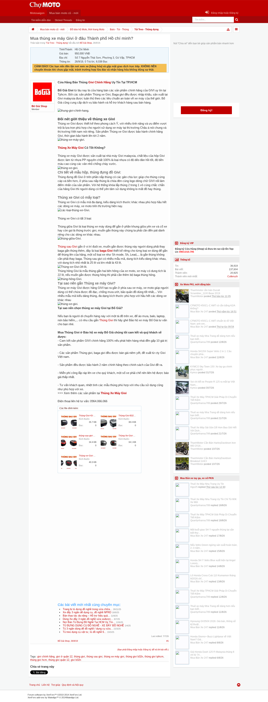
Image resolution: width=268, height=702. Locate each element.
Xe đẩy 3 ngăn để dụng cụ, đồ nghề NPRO (87, 612)
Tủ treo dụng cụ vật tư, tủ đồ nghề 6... (84, 631)
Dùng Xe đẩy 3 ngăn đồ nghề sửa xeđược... (88, 619)
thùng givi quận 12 (58, 659)
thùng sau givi (94, 656)
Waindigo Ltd (72, 697)
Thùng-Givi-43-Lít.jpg (89, 415)
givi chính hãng (46, 656)
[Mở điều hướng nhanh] (228, 29)
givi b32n (76, 659)
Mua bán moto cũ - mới (63, 13)
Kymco (194, 372)
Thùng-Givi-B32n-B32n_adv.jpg (133, 415)
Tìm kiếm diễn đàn (41, 20)
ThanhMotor (196, 296)
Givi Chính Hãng (99, 82)
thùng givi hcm (38, 659)
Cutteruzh (232, 276)
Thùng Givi (106, 320)
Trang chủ (34, 685)
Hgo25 (194, 487)
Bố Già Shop (86, 43)
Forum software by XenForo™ (55, 695)
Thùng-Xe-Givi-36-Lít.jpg (130, 435)
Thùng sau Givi (67, 246)
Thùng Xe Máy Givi (71, 147)
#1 (167, 641)
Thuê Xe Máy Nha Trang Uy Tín (207, 484)
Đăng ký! (206, 110)
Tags (33, 656)
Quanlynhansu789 (200, 342)
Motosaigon (37, 13)
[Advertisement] (113, 511)
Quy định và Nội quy (72, 685)
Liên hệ (46, 685)
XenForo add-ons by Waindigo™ (43, 697)
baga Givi (106, 250)
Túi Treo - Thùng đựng (57, 43)
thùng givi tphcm (154, 656)
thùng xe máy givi (114, 656)
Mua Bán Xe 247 (199, 311)
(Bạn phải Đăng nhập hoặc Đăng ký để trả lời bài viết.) (143, 649)
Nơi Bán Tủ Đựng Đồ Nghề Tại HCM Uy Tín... (89, 622)
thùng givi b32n (134, 656)
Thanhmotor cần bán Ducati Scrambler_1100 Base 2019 (205, 292)
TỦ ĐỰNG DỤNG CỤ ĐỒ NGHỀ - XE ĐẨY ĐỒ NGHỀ (93, 625)
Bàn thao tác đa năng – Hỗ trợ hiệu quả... (86, 615)
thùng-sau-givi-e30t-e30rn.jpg (93, 435)
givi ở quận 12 (64, 656)
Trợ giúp (55, 685)
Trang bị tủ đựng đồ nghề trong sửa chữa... (87, 609)
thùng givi (79, 656)
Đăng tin (80, 20)
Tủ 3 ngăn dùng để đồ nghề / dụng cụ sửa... (88, 628)
